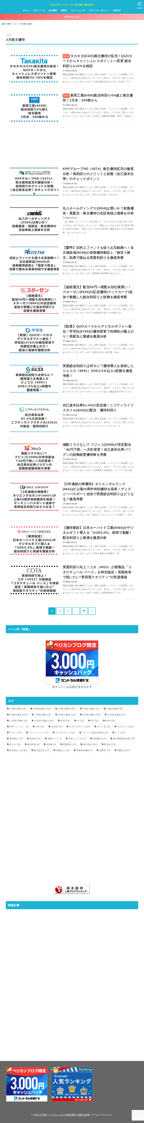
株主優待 (53, 10)
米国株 (51, 744)
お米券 (56, 726)
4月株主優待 (91, 708)
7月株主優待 (42, 714)
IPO (95, 720)
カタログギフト (79, 726)
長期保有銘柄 (84, 750)
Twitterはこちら (72, 16)
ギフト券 (103, 726)
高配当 (64, 10)
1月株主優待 (17, 708)
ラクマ (120, 732)
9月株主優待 (92, 714)
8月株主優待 (67, 714)
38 (84, 610)
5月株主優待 (114, 708)
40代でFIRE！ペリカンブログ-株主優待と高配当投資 (72, 5)
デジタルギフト (65, 732)
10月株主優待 (116, 714)
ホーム (26, 10)
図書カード (55, 738)
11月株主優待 (18, 720)
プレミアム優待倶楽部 (95, 732)
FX (80, 720)
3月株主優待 (67, 708)
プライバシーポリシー (99, 10)
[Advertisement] (72, 145)
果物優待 (99, 738)
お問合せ (117, 10)
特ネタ (15, 744)
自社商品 (90, 744)
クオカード (125, 726)
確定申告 (33, 744)
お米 (39, 726)
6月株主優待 (18, 714)
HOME (8, 24)
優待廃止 (16, 738)
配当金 (109, 744)
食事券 (104, 750)
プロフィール (39, 10)
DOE (65, 720)
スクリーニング (78, 10)
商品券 (35, 738)
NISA (110, 720)
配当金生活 (41, 750)
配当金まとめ (18, 750)
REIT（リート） (19, 726)
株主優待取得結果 (124, 738)
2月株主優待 (42, 708)
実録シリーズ (77, 738)
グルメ (15, 732)
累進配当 (69, 744)
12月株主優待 (44, 720)
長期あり (63, 750)
